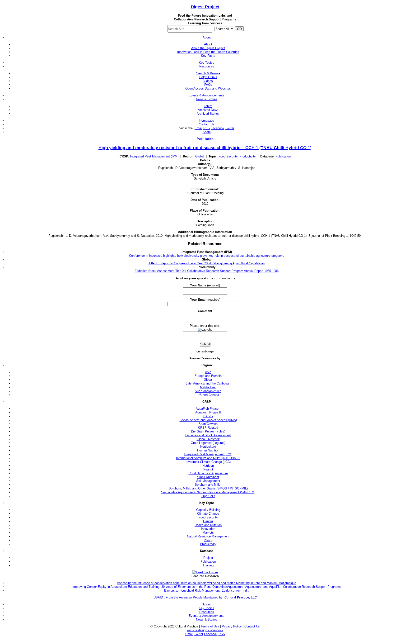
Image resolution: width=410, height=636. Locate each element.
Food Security (228, 156)
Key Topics (206, 62)
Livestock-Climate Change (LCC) (208, 462)
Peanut (208, 469)
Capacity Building (208, 510)
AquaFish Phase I (208, 408)
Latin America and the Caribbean (208, 383)
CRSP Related (208, 427)
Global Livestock (208, 439)
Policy (208, 540)
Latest (208, 106)
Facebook (217, 128)
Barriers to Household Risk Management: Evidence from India (206, 590)
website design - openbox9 (205, 630)
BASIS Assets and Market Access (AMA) (208, 420)
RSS (206, 128)
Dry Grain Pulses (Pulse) (208, 431)
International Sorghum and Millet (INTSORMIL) (208, 458)
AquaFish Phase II (208, 412)
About (207, 37)
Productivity (247, 156)
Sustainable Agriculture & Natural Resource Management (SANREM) (208, 492)
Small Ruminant (208, 477)
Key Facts (208, 55)
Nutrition (208, 465)
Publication (205, 139)
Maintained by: (230, 597)
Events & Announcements (206, 95)
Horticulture (208, 446)
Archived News (208, 110)
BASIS (208, 416)
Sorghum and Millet (208, 484)
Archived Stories (208, 113)
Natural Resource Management (208, 536)
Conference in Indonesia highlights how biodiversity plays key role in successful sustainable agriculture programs (206, 255)
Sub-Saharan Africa (208, 391)
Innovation (208, 529)
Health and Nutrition (208, 525)
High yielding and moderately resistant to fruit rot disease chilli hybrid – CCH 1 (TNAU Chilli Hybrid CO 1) (205, 147)
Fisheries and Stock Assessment (208, 435)
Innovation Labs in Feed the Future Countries (208, 52)
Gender (208, 521)
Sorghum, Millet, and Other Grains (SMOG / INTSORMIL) (208, 488)
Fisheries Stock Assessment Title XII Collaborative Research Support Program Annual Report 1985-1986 (207, 271)
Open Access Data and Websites (208, 88)
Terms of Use (210, 626)
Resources (206, 66)
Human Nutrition (208, 450)
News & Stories (206, 99)
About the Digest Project (208, 48)
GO (239, 29)
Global (199, 156)
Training (208, 565)
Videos (208, 81)
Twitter (229, 128)
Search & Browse (208, 73)
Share (207, 132)
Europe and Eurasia (208, 376)
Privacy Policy (232, 626)
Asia (208, 372)
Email (198, 128)
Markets (208, 532)
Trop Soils (208, 496)
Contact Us (206, 124)
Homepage (206, 120)
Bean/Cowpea (208, 424)
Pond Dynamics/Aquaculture (208, 473)
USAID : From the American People (178, 597)
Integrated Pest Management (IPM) (154, 156)
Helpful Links (208, 77)
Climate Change (208, 513)
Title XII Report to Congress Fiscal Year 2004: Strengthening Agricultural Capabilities (207, 263)
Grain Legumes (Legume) (208, 443)
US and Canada (208, 395)
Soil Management (208, 481)
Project (205, 7)
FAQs (208, 84)
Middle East (208, 387)
